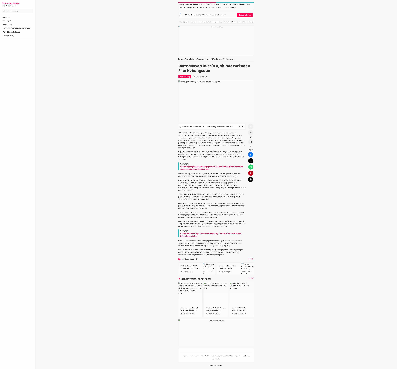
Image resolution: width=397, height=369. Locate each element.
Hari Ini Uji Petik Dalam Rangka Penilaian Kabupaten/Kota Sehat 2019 (215, 311)
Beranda (6, 17)
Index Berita (7, 24)
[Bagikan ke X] (250, 160)
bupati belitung (253, 22)
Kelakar (235, 4)
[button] (4, 11)
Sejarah (182, 7)
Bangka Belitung (186, 4)
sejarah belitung (229, 22)
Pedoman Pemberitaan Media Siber (16, 28)
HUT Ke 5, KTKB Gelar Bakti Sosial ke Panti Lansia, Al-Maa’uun (205, 15)
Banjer (193, 22)
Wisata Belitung (230, 7)
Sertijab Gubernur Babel (195, 7)
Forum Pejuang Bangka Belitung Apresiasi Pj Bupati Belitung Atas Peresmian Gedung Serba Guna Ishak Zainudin (211, 168)
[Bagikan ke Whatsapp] (250, 167)
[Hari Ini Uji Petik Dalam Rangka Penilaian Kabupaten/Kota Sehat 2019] (216, 293)
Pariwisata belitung (204, 22)
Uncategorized (211, 7)
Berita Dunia (197, 4)
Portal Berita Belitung (11, 32)
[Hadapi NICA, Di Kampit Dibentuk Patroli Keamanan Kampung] (242, 293)
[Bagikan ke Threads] (250, 179)
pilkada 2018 (217, 22)
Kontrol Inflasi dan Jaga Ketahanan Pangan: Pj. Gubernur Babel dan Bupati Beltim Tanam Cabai (210, 234)
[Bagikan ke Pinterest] (250, 173)
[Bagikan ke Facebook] (250, 154)
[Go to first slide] (253, 259)
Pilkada (242, 4)
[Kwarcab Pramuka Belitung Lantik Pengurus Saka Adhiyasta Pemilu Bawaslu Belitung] (247, 269)
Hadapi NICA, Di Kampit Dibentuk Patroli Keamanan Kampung (240, 311)
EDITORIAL (208, 4)
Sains (248, 4)
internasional (226, 4)
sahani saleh (242, 22)
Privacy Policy (8, 36)
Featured (216, 4)
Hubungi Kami (8, 21)
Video (220, 7)
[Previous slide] (250, 259)
